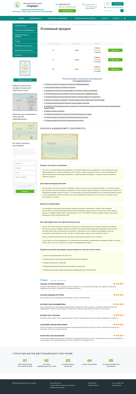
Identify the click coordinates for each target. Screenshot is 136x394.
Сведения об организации (24, 50)
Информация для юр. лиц (23, 46)
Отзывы (105, 18)
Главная (21, 18)
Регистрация (118, 4)
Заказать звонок (67, 10)
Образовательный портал (32, 5)
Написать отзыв (61, 280)
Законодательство (55, 383)
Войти (108, 4)
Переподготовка (35, 18)
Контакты (116, 18)
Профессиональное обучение (85, 18)
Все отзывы (53, 280)
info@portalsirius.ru (91, 4)
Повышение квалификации (57, 18)
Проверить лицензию (25, 80)
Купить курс (115, 50)
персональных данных (23, 187)
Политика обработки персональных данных (62, 385)
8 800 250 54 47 (64, 4)
